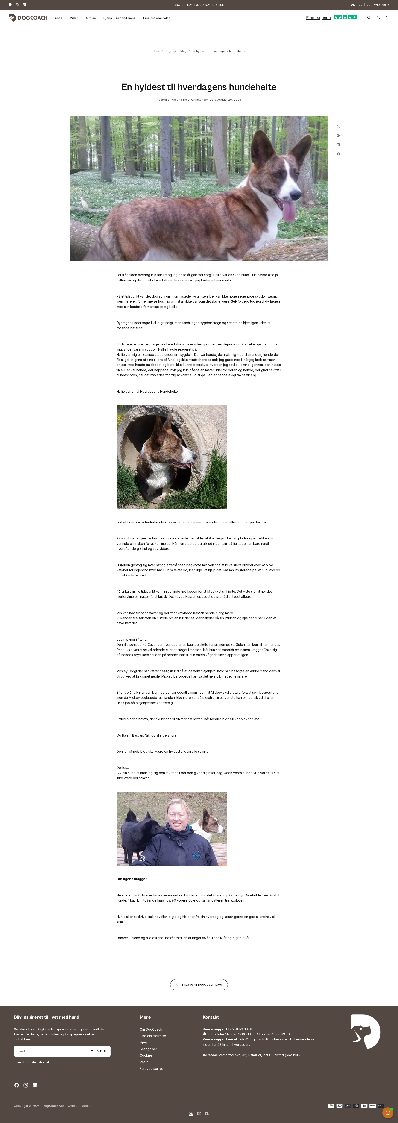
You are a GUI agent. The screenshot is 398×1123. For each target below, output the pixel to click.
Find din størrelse (156, 18)
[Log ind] (378, 18)
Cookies (146, 1055)
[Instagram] (17, 4)
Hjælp (107, 18)
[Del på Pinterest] (338, 135)
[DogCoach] (365, 1031)
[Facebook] (10, 4)
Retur (144, 1062)
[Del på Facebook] (338, 154)
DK (353, 4)
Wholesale (382, 5)
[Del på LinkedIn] (338, 144)
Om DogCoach (151, 1029)
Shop (58, 18)
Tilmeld (99, 1051)
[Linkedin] (24, 4)
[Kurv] (387, 18)
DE (361, 4)
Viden (74, 18)
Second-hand (126, 18)
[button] (369, 18)
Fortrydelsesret (151, 1068)
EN (368, 4)
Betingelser (148, 1049)
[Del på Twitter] (338, 126)
